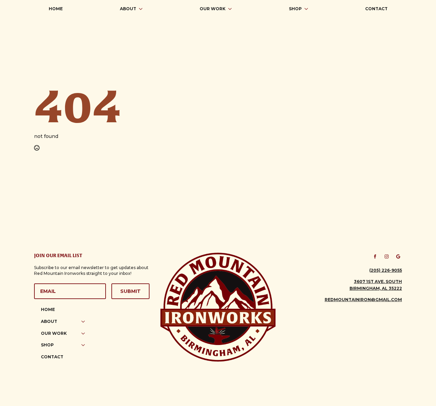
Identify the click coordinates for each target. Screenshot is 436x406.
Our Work (212, 8)
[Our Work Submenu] (231, 9)
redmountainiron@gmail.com (363, 299)
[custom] (398, 256)
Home (56, 8)
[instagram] (386, 256)
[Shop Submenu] (308, 9)
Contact (376, 8)
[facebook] (375, 256)
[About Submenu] (142, 9)
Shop (295, 8)
